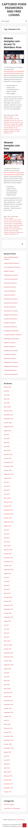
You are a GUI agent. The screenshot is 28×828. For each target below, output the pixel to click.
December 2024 (8, 462)
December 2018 (8, 736)
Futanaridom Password (10, 303)
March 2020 (7, 688)
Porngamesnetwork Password (12, 335)
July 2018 (6, 756)
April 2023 (7, 542)
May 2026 (6, 399)
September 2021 (8, 617)
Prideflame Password (10, 354)
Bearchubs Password (10, 358)
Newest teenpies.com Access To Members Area (12, 42)
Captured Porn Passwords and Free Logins (14, 9)
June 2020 (7, 677)
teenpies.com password (10, 232)
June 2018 (7, 760)
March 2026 (7, 407)
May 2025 (6, 442)
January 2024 (7, 506)
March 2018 (7, 772)
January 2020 (7, 696)
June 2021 (7, 629)
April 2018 (7, 768)
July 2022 (6, 577)
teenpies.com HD (12, 127)
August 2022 (7, 573)
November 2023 (8, 514)
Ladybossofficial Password (11, 263)
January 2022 (7, 601)
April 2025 (7, 446)
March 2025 (7, 450)
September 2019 (8, 712)
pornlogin (15, 115)
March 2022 (7, 593)
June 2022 (7, 581)
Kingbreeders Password (11, 275)
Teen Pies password (16, 221)
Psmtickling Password (10, 370)
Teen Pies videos (8, 225)
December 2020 (8, 653)
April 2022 (7, 589)
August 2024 (7, 478)
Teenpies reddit (8, 227)
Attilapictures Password (11, 315)
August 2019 (7, 716)
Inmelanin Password (10, 323)
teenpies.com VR (8, 133)
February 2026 (8, 411)
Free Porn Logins (8, 117)
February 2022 (8, 597)
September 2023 (8, 522)
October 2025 (8, 423)
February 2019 (8, 728)
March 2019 (7, 724)
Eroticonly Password (10, 291)
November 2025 (8, 419)
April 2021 (7, 637)
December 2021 (8, 605)
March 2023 (7, 546)
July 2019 (6, 720)
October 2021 (8, 613)
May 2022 (6, 585)
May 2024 (6, 490)
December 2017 (8, 784)
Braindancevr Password (11, 299)
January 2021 (7, 649)
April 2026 (7, 403)
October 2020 (8, 661)
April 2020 (7, 684)
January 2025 (7, 458)
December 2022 (8, 557)
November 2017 (8, 788)
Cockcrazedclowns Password (12, 267)
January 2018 (7, 780)
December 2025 (8, 415)
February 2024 (8, 502)
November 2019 (8, 704)
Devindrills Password (10, 287)
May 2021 (6, 633)
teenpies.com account (9, 229)
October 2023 (8, 518)
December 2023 (8, 510)
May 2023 (6, 538)
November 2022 (8, 561)
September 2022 (8, 569)
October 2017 (8, 792)
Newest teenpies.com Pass (12, 145)
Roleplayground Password (11, 338)
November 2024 (8, 466)
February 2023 (8, 550)
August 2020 (7, 669)
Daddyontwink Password (11, 366)
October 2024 (8, 470)
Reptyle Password (9, 271)
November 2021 (8, 609)
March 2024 (7, 498)
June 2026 (7, 395)
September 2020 (8, 665)
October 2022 (8, 565)
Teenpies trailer (14, 124)
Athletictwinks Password (11, 362)
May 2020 (6, 681)
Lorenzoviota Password (11, 279)
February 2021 (8, 645)
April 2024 (7, 494)
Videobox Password (9, 346)
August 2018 (7, 752)
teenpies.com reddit (14, 131)
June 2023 (7, 534)
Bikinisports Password (10, 327)
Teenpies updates (10, 125)
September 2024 (8, 474)
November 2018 (8, 740)
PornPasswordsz (20, 819)
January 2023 (7, 554)
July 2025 (6, 434)
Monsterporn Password (11, 311)
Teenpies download (18, 225)
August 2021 (7, 621)
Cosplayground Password (11, 331)
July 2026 (6, 391)
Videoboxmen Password (11, 350)
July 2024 (6, 482)
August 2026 (7, 387)
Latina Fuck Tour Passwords (12, 808)
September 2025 (8, 427)
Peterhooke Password (10, 283)
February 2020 (8, 692)
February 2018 (8, 776)
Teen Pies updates (17, 223)
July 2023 (6, 530)
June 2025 (7, 438)
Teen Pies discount (8, 118)
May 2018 (6, 764)
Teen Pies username (14, 122)
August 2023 (7, 526)
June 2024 (7, 486)
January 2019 (7, 732)
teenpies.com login (8, 129)
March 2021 (7, 641)
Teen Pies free (13, 120)
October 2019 (8, 708)
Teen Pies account (8, 220)
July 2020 (6, 673)
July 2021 (6, 625)
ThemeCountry (21, 826)
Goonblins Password (10, 307)
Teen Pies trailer (8, 223)
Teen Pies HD (7, 221)
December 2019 (8, 700)
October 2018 (8, 744)
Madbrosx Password (10, 342)
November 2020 (8, 657)
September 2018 (8, 748)
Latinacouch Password (10, 319)
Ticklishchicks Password (11, 374)
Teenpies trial (15, 227)
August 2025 (7, 430)
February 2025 (8, 454)
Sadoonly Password (9, 295)
